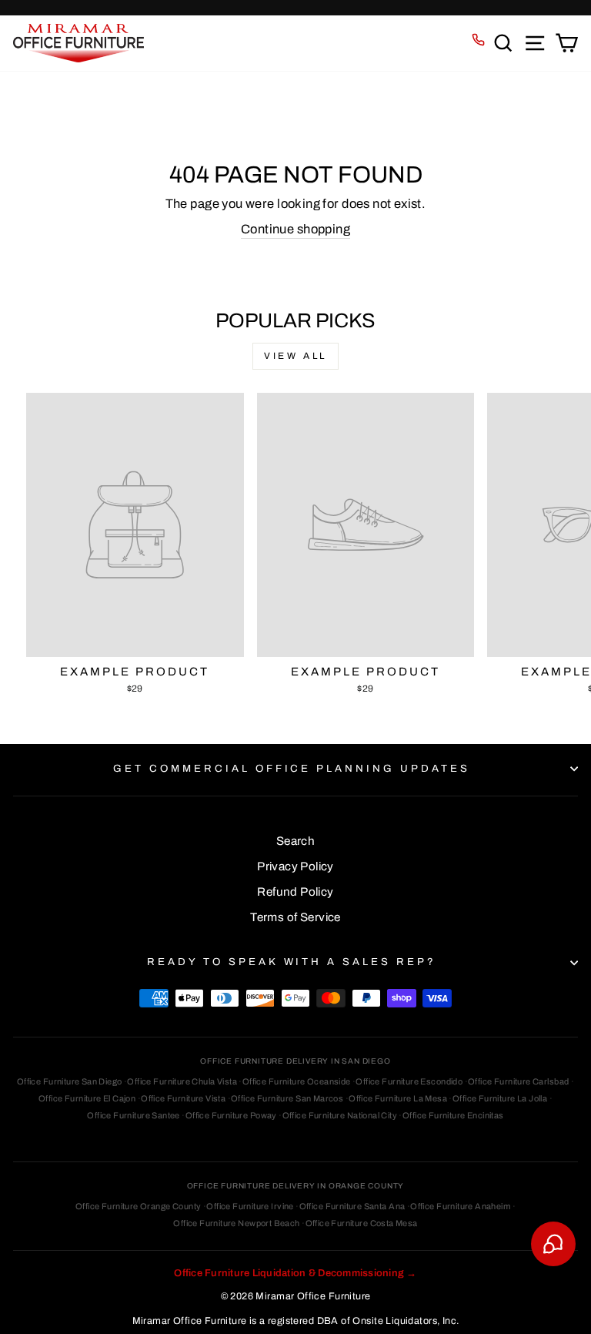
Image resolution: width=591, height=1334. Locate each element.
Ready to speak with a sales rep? (291, 961)
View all (295, 355)
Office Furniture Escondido (409, 1081)
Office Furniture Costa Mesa (362, 1223)
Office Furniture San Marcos (287, 1098)
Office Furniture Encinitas (453, 1115)
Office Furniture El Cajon (86, 1098)
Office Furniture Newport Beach (236, 1223)
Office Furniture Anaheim (460, 1206)
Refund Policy (295, 892)
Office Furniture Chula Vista (182, 1081)
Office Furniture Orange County (138, 1206)
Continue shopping (295, 229)
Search (295, 841)
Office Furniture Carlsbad (518, 1081)
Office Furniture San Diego (69, 1081)
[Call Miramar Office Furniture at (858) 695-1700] (478, 39)
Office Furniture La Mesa (398, 1098)
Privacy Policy (295, 866)
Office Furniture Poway (231, 1115)
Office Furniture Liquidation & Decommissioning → (295, 1273)
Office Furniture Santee (133, 1115)
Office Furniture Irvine (250, 1206)
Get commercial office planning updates (291, 768)
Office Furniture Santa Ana (352, 1206)
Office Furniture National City (339, 1115)
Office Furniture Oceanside (296, 1081)
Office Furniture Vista (183, 1098)
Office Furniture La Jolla (499, 1098)
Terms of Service (295, 917)
